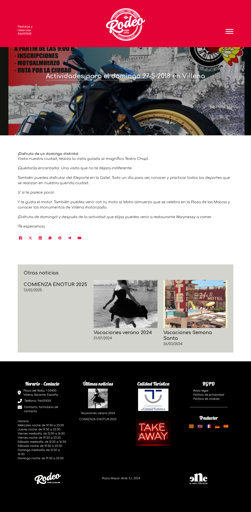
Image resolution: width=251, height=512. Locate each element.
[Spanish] (226, 426)
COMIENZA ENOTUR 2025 (55, 284)
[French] (208, 426)
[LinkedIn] (40, 238)
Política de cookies (206, 398)
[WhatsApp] (50, 238)
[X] (30, 238)
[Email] (79, 238)
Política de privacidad (208, 394)
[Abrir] (229, 31)
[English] (200, 426)
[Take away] (153, 432)
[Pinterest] (60, 238)
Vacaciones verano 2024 (123, 332)
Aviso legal (200, 390)
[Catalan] (191, 426)
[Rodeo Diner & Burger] (125, 24)
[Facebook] (21, 238)
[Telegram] (70, 238)
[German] (217, 426)
